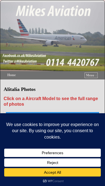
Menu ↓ (91, 75)
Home (11, 75)
